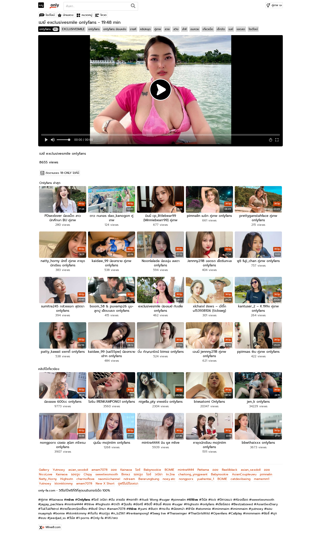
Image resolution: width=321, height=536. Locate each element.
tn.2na (170, 474)
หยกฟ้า (133, 499)
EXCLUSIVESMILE (73, 29)
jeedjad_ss (58, 518)
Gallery (44, 470)
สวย (167, 29)
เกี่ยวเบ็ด (208, 29)
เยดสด (241, 29)
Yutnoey (59, 470)
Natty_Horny (48, 479)
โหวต (103, 15)
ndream (129, 479)
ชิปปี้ (149, 504)
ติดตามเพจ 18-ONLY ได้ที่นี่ (62, 173)
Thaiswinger (178, 513)
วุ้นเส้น (128, 504)
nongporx (186, 479)
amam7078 (99, 470)
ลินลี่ (159, 504)
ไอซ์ (137, 470)
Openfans (220, 513)
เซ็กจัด (221, 29)
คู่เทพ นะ (277, 5)
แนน (43, 518)
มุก (275, 513)
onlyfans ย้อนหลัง (114, 29)
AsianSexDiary (267, 504)
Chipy (88, 474)
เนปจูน (105, 513)
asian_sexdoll (78, 470)
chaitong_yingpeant (192, 474)
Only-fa (98, 518)
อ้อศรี (139, 504)
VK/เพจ (112, 518)
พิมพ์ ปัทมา (98, 509)
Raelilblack (229, 470)
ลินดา (154, 509)
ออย (114, 470)
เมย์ (231, 29)
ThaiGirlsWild (200, 513)
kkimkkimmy (64, 483)
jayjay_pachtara (52, 504)
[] (133, 6)
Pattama (203, 470)
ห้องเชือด (242, 499)
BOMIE (169, 470)
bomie (60, 513)
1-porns (83, 518)
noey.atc (169, 479)
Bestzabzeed (243, 504)
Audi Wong (150, 499)
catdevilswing (240, 479)
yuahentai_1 (205, 479)
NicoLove (45, 474)
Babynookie (152, 470)
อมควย (194, 29)
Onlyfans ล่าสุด (49, 183)
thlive (90, 504)
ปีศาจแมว (226, 499)
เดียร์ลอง (224, 504)
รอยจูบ (75, 474)
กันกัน (94, 513)
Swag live (159, 513)
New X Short (105, 483)
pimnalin (266, 474)
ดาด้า (117, 504)
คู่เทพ (157, 29)
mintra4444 (186, 470)
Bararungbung (148, 479)
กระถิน (165, 509)
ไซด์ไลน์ (50, 15)
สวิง (175, 29)
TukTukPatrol (50, 509)
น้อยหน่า (179, 509)
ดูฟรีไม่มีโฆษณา (128, 483)
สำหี (184, 29)
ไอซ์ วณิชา (100, 499)
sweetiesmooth (106, 474)
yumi (143, 509)
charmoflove (85, 479)
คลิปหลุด (145, 29)
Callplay (236, 513)
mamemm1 (261, 479)
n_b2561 (119, 513)
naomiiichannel (109, 479)
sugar (166, 499)
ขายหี (133, 29)
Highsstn (66, 479)
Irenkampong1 (139, 513)
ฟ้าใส (191, 509)
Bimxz (125, 474)
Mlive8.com (53, 527)
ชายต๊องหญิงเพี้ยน (74, 509)
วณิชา (158, 474)
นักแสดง (68, 15)
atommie (204, 509)
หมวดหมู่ (87, 15)
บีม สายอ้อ (118, 499)
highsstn (104, 504)
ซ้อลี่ (266, 513)
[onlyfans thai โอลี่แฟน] (54, 5)
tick (213, 499)
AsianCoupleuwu (244, 474)
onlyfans (48, 29)
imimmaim (221, 509)
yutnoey (257, 509)
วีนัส (204, 499)
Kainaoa (126, 470)
